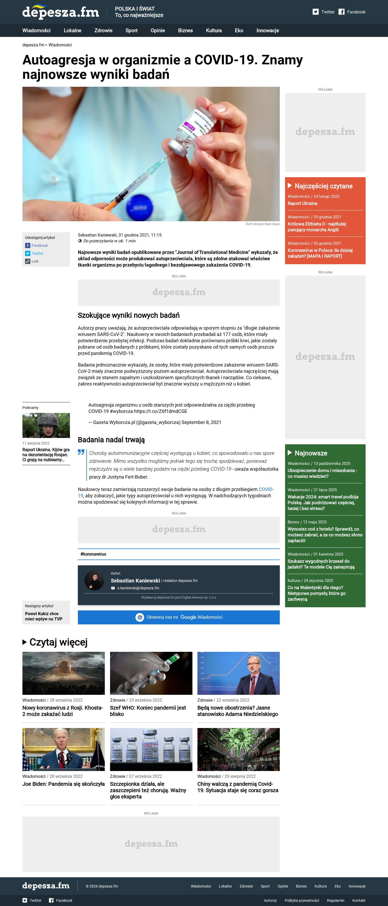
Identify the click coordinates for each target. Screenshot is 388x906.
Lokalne (72, 30)
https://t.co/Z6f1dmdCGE (160, 411)
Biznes (185, 30)
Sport (132, 30)
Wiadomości (36, 30)
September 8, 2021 (201, 422)
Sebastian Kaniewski (135, 580)
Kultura (214, 30)
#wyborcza (121, 411)
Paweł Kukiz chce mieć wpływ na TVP (43, 616)
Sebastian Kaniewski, (97, 235)
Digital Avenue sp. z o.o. (199, 597)
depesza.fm (33, 44)
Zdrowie (103, 30)
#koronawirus (93, 554)
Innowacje (268, 30)
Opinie (158, 30)
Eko (239, 30)
